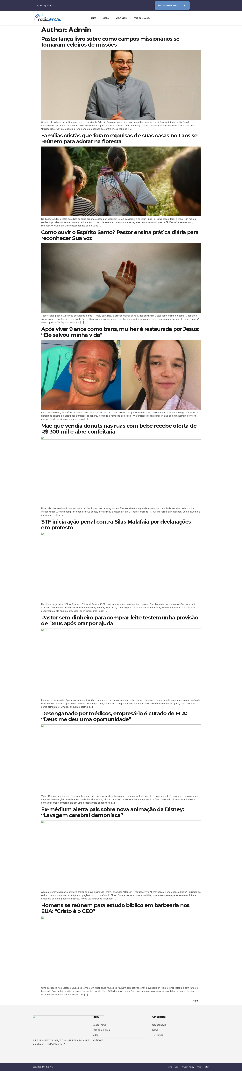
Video (106, 18)
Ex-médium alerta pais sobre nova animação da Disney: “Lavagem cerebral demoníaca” (112, 812)
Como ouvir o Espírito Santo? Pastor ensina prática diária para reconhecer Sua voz (119, 235)
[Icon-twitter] (185, 18)
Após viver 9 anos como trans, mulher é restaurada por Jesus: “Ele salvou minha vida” (120, 332)
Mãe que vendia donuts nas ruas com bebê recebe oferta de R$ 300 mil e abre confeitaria (118, 428)
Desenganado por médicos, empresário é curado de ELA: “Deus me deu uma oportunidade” (114, 716)
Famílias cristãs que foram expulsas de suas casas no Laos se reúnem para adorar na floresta (119, 138)
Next (197, 1000)
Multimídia (121, 18)
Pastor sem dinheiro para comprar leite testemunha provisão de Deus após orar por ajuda (119, 620)
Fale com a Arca (142, 18)
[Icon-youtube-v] (190, 18)
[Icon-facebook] (180, 18)
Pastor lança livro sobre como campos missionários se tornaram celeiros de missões (110, 42)
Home (93, 18)
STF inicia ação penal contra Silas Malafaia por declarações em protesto (116, 524)
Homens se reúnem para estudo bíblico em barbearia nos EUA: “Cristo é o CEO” (115, 908)
